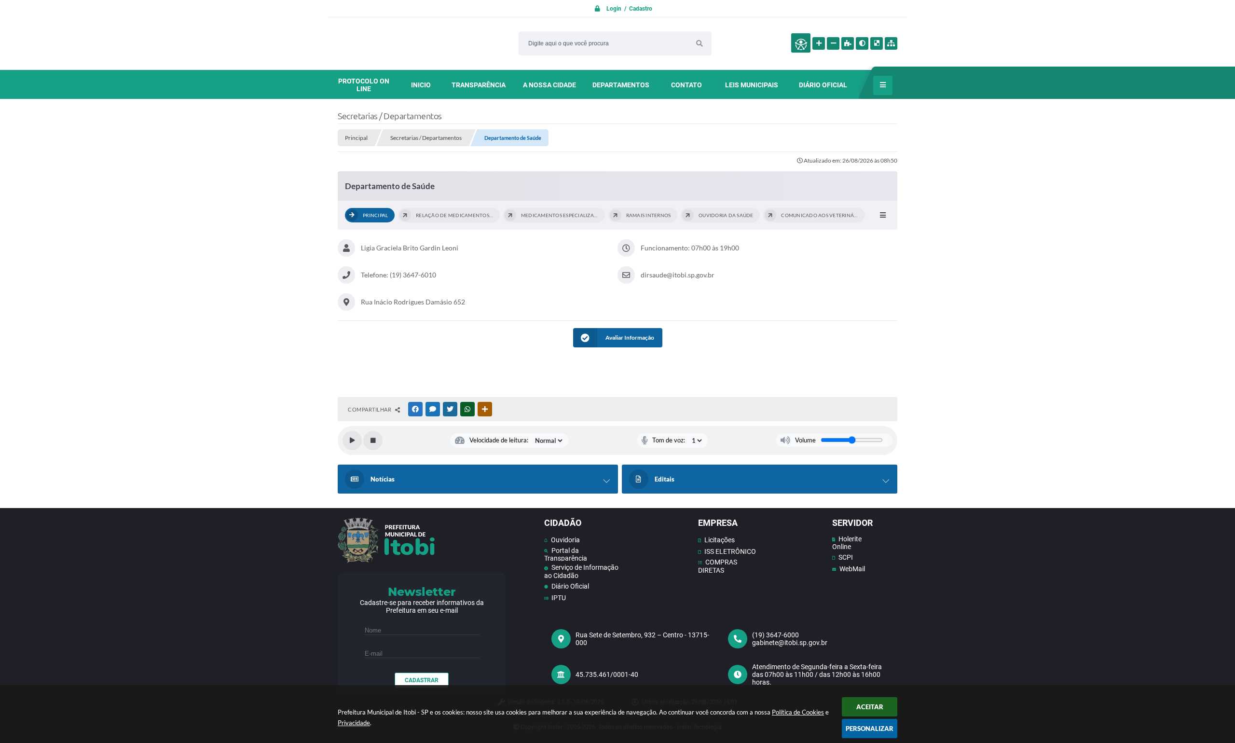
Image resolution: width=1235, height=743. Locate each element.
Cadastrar (422, 680)
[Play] (352, 440)
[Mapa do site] (891, 43)
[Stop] (373, 440)
